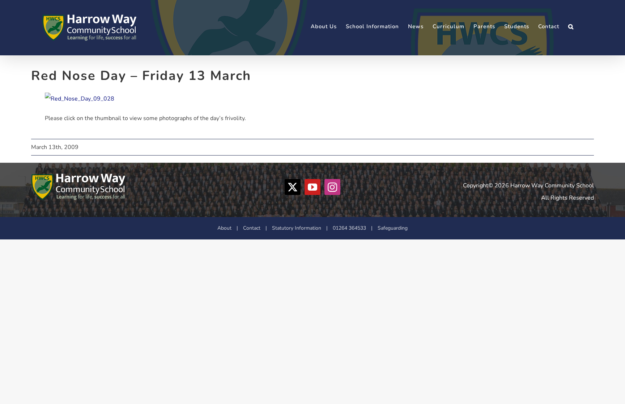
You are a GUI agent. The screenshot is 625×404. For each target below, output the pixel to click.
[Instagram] (332, 187)
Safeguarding (393, 228)
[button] (571, 27)
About (224, 228)
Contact (251, 228)
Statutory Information (296, 228)
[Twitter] (293, 187)
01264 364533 (349, 228)
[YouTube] (312, 187)
